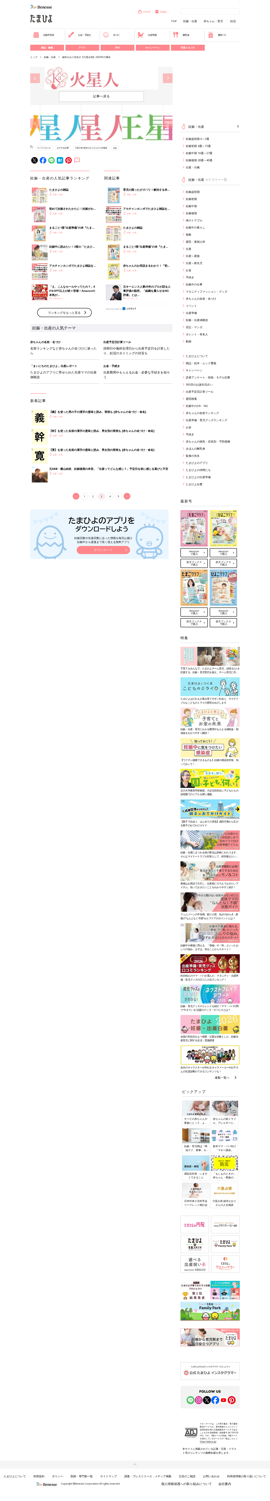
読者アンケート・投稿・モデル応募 (208, 377)
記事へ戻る (101, 96)
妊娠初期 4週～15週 (198, 146)
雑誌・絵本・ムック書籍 (201, 363)
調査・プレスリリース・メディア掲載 (147, 1476)
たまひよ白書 (194, 484)
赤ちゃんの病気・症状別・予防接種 (208, 441)
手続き (190, 277)
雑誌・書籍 (47, 47)
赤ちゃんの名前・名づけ (201, 298)
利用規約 (38, 1476)
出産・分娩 (193, 167)
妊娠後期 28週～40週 (199, 160)
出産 (188, 249)
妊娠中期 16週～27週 (199, 153)
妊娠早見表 (48, 35)
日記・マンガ (194, 327)
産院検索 (191, 399)
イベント (191, 306)
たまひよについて (197, 356)
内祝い (164, 12)
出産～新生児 (194, 263)
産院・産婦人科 (195, 242)
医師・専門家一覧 (82, 1476)
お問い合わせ (211, 1476)
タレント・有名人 (197, 334)
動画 (188, 341)
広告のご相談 (187, 1476)
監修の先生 (193, 456)
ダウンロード (103, 550)
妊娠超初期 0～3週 (197, 139)
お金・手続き (84, 35)
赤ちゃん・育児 (213, 21)
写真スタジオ (188, 47)
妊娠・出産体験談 (197, 320)
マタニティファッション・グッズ (206, 291)
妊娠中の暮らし (195, 227)
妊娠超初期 (193, 192)
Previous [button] (35, 78)
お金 (188, 270)
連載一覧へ (222, 1077)
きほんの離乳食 (195, 448)
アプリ (82, 47)
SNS (117, 47)
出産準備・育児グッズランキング (206, 420)
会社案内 (224, 1484)
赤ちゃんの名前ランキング (202, 413)
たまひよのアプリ (197, 463)
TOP (174, 21)
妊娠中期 (191, 206)
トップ (33, 57)
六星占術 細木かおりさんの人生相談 (91, 147)
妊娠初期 (191, 199)
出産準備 (152, 35)
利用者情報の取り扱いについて (246, 1476)
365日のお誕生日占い (199, 384)
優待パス (222, 35)
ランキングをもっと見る (64, 313)
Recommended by (114, 309)
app (115, 147)
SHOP (147, 12)
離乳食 (186, 35)
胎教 (188, 234)
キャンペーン (152, 47)
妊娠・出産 (190, 21)
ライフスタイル (44, 147)
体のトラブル (194, 220)
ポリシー (57, 1476)
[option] (101, 78)
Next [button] (168, 78)
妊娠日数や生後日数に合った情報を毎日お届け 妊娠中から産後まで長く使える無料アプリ (103, 540)
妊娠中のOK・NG (197, 406)
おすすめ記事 (63, 147)
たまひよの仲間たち (198, 470)
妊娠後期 (191, 213)
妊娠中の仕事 (194, 284)
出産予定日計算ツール (199, 391)
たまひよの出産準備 (198, 477)
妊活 (233, 21)
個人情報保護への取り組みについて (186, 1484)
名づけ (116, 35)
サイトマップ (108, 1476)
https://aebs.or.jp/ (208, 1441)
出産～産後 (193, 256)
